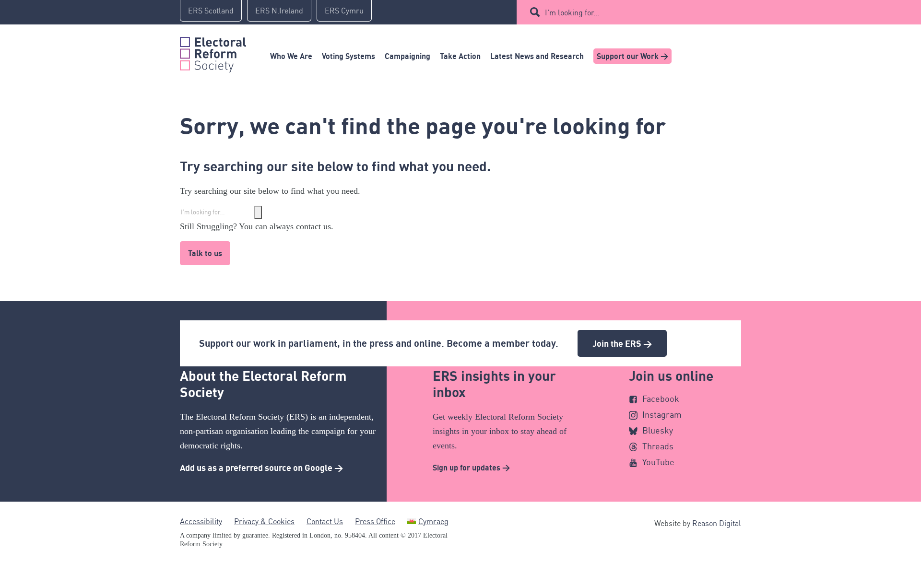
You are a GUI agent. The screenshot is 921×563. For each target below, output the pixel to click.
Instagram (662, 414)
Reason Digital (716, 523)
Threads (657, 446)
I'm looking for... (572, 12)
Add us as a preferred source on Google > (261, 467)
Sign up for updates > (471, 467)
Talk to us (205, 253)
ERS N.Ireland (279, 10)
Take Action (460, 56)
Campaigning (407, 56)
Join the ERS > (622, 343)
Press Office (375, 521)
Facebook (660, 398)
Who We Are (291, 56)
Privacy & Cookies (264, 521)
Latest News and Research (537, 56)
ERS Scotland (211, 10)
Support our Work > (632, 56)
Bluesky (657, 430)
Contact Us (325, 521)
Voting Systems (348, 56)
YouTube (658, 462)
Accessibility (201, 521)
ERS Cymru (344, 10)
